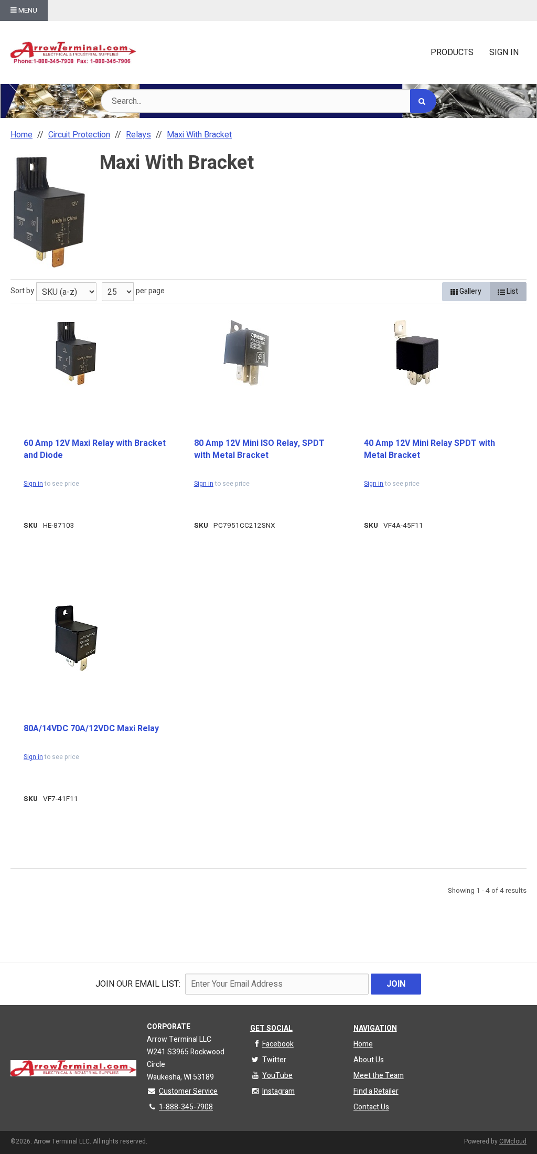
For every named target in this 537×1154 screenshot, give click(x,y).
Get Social (271, 1028)
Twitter (274, 1059)
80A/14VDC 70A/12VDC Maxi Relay (91, 728)
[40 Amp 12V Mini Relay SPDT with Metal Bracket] (416, 353)
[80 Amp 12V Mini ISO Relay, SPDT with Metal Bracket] (246, 353)
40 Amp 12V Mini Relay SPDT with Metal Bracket (429, 449)
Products (452, 52)
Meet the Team (378, 1075)
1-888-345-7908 (186, 1107)
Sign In (504, 52)
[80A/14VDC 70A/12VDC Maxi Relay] (76, 638)
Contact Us (371, 1107)
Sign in (33, 483)
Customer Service (188, 1091)
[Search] (423, 101)
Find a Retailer (376, 1091)
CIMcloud (513, 1141)
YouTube (277, 1075)
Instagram (278, 1091)
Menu (27, 10)
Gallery (469, 291)
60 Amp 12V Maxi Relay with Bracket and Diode (95, 449)
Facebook (278, 1044)
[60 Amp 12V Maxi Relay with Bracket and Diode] (76, 353)
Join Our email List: (137, 984)
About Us (368, 1059)
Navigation (375, 1028)
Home (363, 1044)
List (511, 291)
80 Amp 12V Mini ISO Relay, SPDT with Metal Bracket (259, 449)
